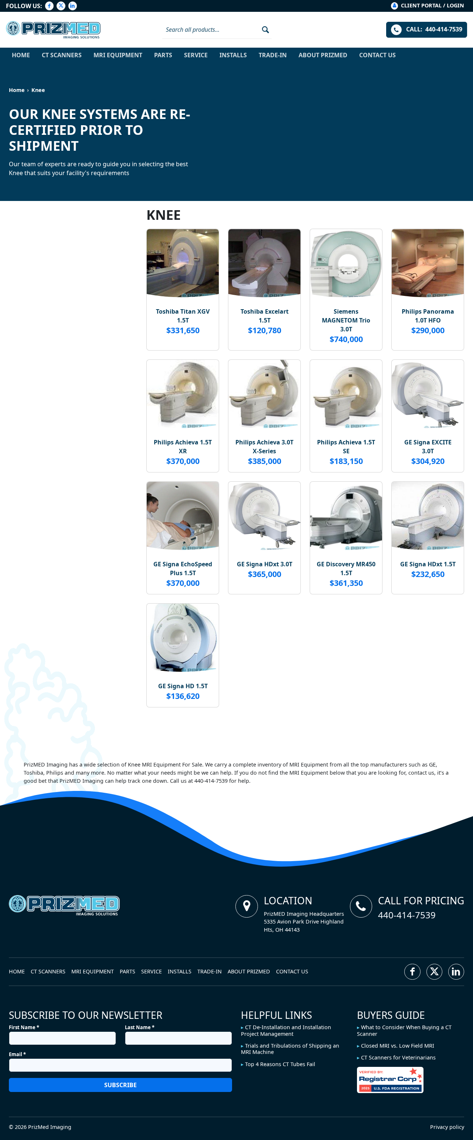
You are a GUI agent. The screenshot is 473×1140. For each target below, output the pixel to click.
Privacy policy (447, 1126)
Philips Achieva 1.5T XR (183, 446)
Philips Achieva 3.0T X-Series (264, 446)
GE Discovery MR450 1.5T (346, 568)
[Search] (263, 29)
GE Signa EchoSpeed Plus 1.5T (182, 568)
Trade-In (273, 55)
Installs (233, 55)
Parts (163, 55)
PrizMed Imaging (49, 1126)
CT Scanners (62, 55)
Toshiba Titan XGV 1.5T (183, 315)
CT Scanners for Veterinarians (398, 1057)
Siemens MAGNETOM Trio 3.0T (346, 320)
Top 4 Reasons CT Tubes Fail (280, 1064)
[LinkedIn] (72, 5)
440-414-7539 (407, 915)
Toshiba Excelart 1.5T (265, 315)
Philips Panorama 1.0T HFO (428, 315)
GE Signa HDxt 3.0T (264, 564)
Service (196, 55)
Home (21, 55)
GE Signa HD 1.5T (183, 686)
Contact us (377, 55)
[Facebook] (49, 5)
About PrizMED (323, 55)
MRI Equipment (117, 55)
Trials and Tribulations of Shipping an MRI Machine (290, 1048)
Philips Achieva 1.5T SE (346, 446)
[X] (61, 5)
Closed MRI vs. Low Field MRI (397, 1045)
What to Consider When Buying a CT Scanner (404, 1030)
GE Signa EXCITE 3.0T (428, 446)
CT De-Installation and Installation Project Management (286, 1030)
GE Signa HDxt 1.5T (428, 564)
